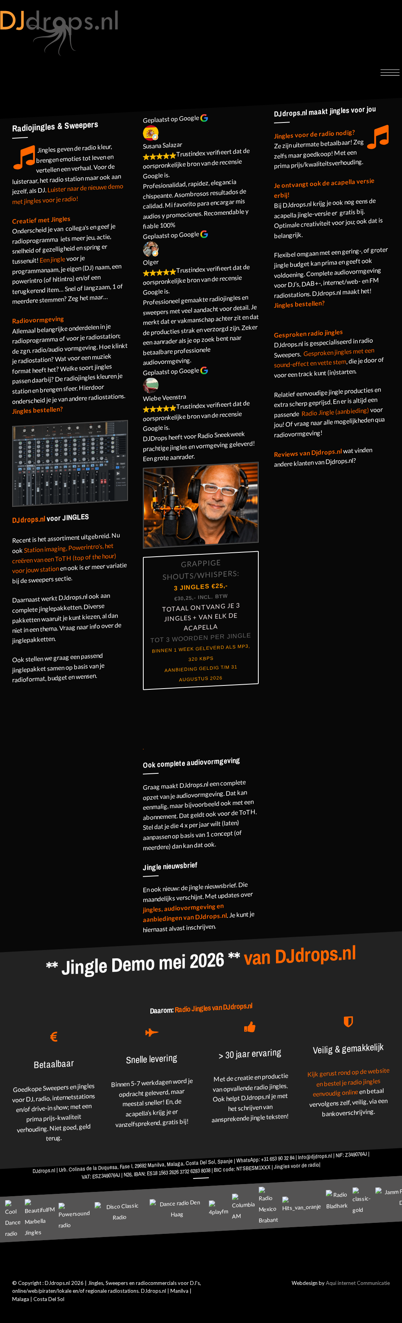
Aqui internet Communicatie (358, 1283)
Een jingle (52, 259)
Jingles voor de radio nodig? (314, 134)
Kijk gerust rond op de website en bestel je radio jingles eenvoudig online (348, 1082)
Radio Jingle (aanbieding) (334, 411)
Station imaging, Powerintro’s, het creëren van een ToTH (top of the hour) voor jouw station (64, 557)
